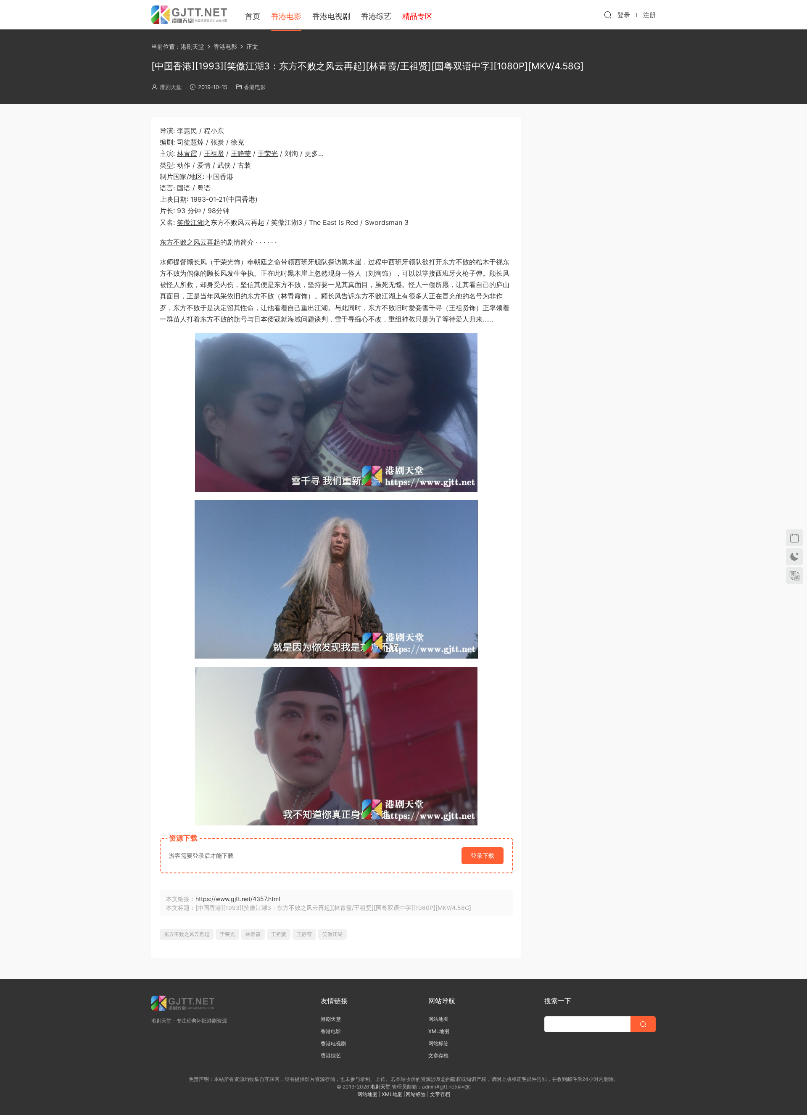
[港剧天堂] (189, 14)
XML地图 (438, 1031)
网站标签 (438, 1043)
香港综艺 (376, 16)
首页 (252, 16)
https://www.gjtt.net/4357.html (237, 898)
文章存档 (438, 1055)
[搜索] (608, 15)
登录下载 (482, 855)
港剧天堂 (171, 87)
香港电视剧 (331, 16)
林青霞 (187, 153)
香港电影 (286, 16)
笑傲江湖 (190, 222)
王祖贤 (214, 153)
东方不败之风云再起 (190, 242)
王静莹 (241, 153)
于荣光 (268, 153)
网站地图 (438, 1019)
